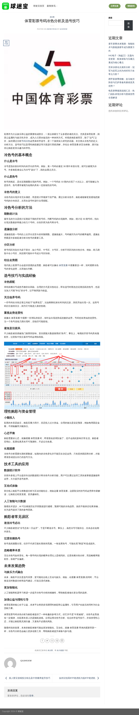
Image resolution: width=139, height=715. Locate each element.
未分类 (52, 17)
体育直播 (63, 265)
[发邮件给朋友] (52, 640)
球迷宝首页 (38, 6)
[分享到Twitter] (47, 640)
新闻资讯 (51, 6)
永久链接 (60, 650)
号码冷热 (25, 141)
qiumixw (63, 29)
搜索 (110, 18)
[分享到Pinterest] (57, 640)
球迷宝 (20, 711)
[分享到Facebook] (42, 640)
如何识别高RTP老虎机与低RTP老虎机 (77, 678)
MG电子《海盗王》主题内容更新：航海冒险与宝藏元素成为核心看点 (121, 59)
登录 (31, 696)
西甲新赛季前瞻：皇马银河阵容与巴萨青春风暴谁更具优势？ (121, 82)
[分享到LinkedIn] (62, 640)
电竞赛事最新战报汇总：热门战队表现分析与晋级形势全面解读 (121, 94)
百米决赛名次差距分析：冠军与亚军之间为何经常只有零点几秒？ (121, 70)
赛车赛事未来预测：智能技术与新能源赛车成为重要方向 (121, 47)
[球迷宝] (15, 6)
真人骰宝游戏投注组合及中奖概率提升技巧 (29, 678)
